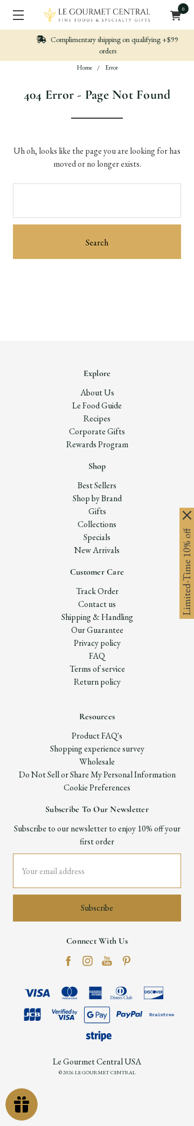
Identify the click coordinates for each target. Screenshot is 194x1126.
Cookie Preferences (97, 787)
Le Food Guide (97, 405)
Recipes (97, 418)
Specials (97, 537)
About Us (97, 392)
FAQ (97, 655)
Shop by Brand (97, 498)
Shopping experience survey (97, 748)
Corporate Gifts (97, 431)
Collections (97, 524)
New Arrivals (97, 550)
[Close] (187, 515)
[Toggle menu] (15, 15)
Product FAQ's (97, 735)
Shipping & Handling (97, 617)
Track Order (97, 591)
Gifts (97, 511)
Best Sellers (97, 485)
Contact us (97, 604)
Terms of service (97, 668)
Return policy (97, 681)
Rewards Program (97, 444)
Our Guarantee (97, 630)
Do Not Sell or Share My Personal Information (97, 774)
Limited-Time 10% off (187, 572)
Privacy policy (97, 643)
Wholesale (97, 761)
